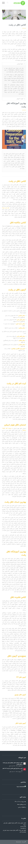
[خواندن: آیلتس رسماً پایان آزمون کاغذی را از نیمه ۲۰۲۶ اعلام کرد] (24, 769)
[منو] (4, 3)
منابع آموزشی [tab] (20, 64)
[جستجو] (7, 3)
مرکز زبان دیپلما (5, 208)
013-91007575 (23, 832)
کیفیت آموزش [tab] (20, 99)
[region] (14, 81)
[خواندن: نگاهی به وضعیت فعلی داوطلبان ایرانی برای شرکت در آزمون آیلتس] (24, 763)
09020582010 (23, 828)
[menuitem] (7, 3)
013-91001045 (23, 827)
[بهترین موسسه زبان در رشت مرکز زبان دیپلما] (16, 3)
